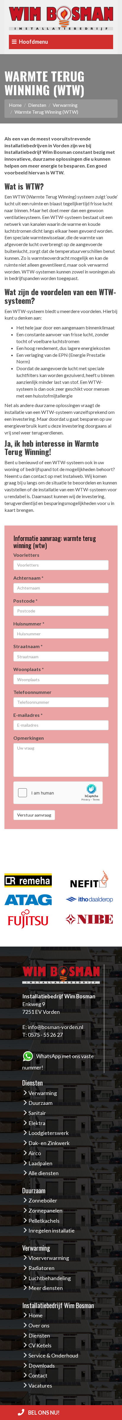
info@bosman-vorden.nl (55, 1027)
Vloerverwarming (48, 1258)
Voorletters (26, 555)
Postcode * (25, 600)
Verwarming (65, 105)
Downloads (41, 1365)
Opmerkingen (28, 738)
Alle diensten (43, 1173)
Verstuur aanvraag (34, 814)
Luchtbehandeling (49, 1278)
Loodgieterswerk (48, 1133)
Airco (34, 1153)
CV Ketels (40, 1345)
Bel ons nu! (43, 1412)
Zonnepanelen (45, 1210)
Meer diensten (45, 1288)
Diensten (37, 105)
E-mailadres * (28, 715)
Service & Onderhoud (53, 1355)
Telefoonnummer (32, 692)
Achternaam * (28, 578)
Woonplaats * (28, 669)
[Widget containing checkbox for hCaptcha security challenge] (58, 792)
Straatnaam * (28, 646)
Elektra (36, 1123)
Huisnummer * (28, 623)
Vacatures (40, 1385)
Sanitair (37, 1113)
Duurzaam (40, 1103)
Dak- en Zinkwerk (49, 1143)
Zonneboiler (42, 1200)
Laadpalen (40, 1163)
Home (15, 105)
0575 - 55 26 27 (45, 1034)
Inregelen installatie (51, 1230)
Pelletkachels (44, 1220)
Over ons (38, 1325)
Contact (37, 1375)
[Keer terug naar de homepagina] (61, 17)
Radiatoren (41, 1268)
